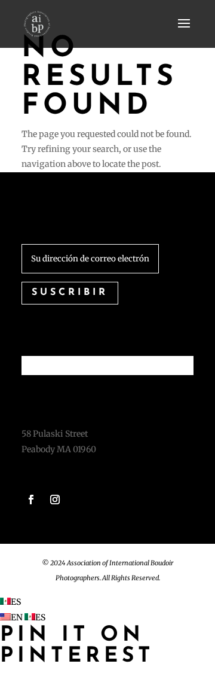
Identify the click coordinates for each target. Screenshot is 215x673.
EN (17, 617)
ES (16, 601)
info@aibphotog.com (64, 464)
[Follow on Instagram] (54, 499)
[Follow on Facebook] (31, 499)
